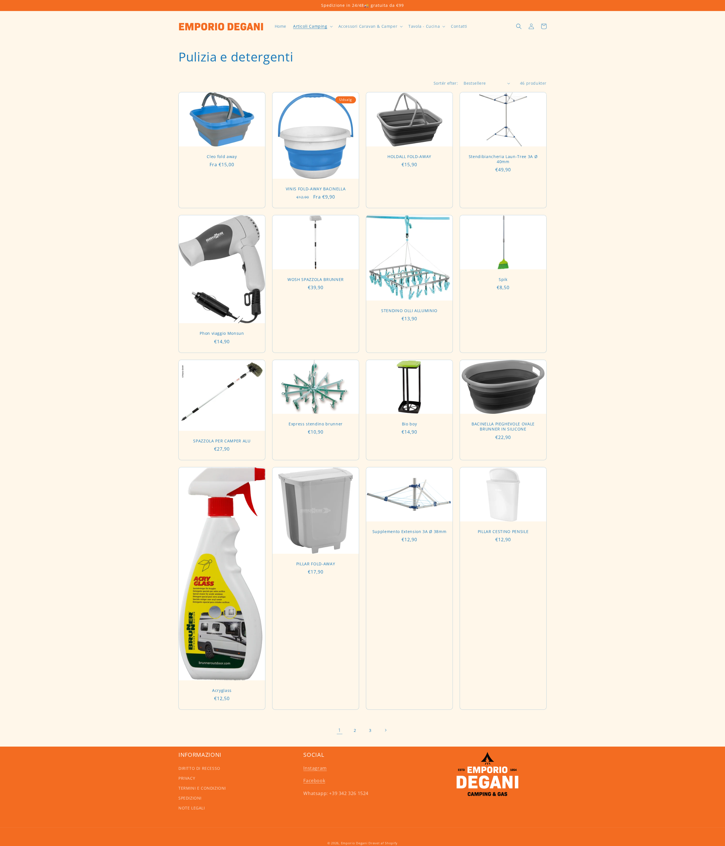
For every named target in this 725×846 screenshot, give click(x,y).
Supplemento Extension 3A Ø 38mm (409, 531)
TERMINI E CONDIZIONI (202, 788)
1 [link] (339, 730)
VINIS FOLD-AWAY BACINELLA (316, 188)
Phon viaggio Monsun (222, 333)
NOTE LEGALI (191, 808)
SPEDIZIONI (190, 798)
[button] (312, 26)
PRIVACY (186, 778)
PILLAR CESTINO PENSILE (503, 531)
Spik (503, 279)
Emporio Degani (354, 843)
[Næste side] (385, 730)
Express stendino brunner (316, 424)
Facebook (314, 780)
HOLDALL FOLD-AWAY (409, 156)
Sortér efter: (446, 83)
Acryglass (222, 690)
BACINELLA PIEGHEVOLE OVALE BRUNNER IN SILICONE (503, 426)
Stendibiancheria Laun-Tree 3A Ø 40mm (503, 159)
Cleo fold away (222, 156)
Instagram (315, 768)
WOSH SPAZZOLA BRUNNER (315, 279)
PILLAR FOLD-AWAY (315, 563)
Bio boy (409, 424)
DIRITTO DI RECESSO (199, 768)
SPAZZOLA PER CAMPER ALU (221, 441)
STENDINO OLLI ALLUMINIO (409, 310)
